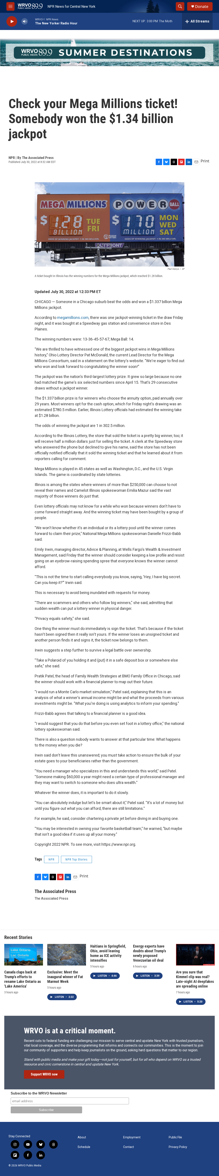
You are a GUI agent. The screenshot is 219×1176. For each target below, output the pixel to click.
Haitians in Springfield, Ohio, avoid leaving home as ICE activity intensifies (108, 953)
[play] (11, 21)
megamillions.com (73, 317)
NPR (51, 859)
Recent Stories (18, 937)
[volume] (24, 21)
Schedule (84, 1147)
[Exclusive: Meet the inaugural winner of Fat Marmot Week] (66, 955)
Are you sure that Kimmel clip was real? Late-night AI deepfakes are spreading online (195, 979)
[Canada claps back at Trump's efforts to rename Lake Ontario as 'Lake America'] (23, 955)
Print (205, 160)
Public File (175, 1137)
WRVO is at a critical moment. (70, 1030)
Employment (132, 1137)
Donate (201, 6)
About (82, 1137)
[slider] (31, 21)
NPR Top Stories (76, 859)
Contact (128, 1147)
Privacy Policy (178, 1147)
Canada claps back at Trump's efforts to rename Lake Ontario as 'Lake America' (22, 979)
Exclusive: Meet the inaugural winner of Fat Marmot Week (65, 977)
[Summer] (109, 52)
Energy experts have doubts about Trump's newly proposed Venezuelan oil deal (149, 953)
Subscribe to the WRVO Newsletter (39, 1093)
